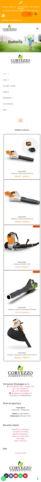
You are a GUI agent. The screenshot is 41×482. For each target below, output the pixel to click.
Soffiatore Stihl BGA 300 (22, 264)
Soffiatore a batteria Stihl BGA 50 (22, 173)
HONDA (5, 80)
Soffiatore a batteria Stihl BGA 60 (22, 219)
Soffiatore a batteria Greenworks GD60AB (22, 309)
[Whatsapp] (20, 475)
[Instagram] (6, 475)
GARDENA (6, 92)
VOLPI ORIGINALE (8, 104)
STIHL (5, 74)
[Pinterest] (25, 475)
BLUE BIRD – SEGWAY (9, 86)
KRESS (5, 110)
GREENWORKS (7, 98)
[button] (37, 28)
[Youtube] (15, 475)
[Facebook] (11, 475)
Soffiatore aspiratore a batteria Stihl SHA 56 (22, 355)
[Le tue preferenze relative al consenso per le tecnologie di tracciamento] (37, 478)
